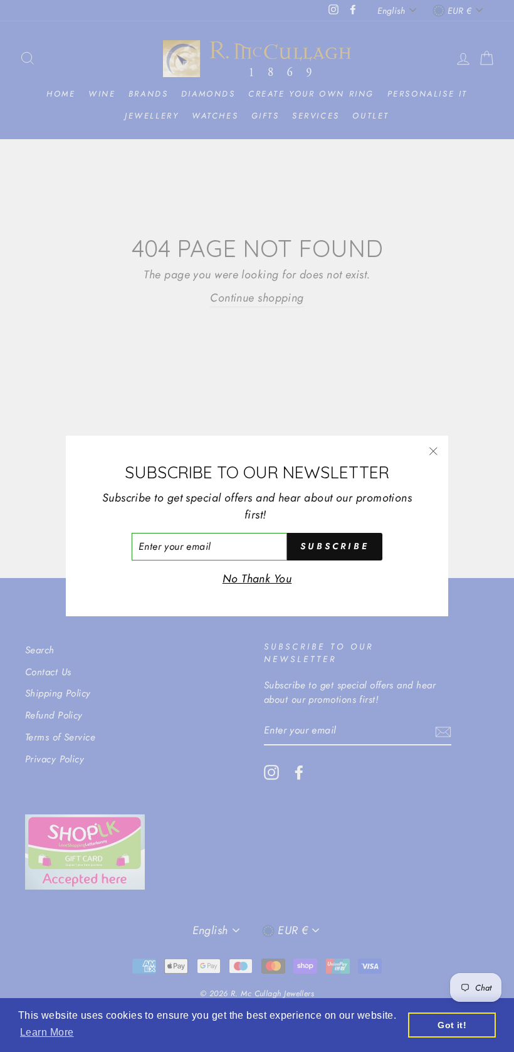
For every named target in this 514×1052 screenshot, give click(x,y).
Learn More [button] (47, 1032)
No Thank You (257, 579)
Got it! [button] (452, 1025)
